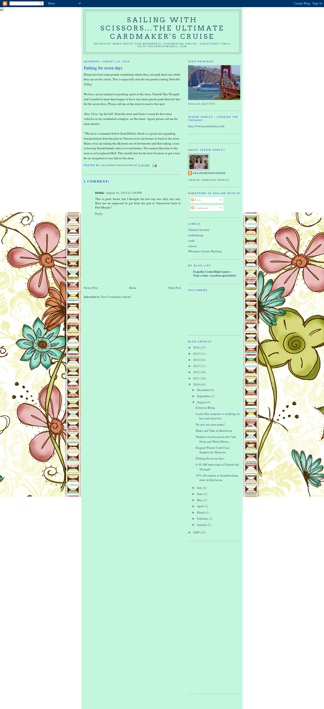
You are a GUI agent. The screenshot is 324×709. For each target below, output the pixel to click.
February (203, 518)
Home (133, 288)
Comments (201, 208)
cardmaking (195, 235)
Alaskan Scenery (198, 229)
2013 (196, 366)
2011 (196, 378)
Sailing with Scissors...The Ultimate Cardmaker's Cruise (162, 28)
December (203, 390)
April (200, 506)
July (200, 488)
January (202, 525)
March (201, 512)
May (200, 500)
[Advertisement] (207, 617)
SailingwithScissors (209, 173)
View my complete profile (208, 180)
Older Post (174, 288)
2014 (196, 360)
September (204, 396)
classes (192, 246)
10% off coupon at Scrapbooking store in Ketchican (217, 477)
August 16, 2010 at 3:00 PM (124, 193)
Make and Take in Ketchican (214, 430)
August (202, 402)
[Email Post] (154, 165)
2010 (196, 384)
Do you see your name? (210, 424)
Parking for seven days (210, 458)
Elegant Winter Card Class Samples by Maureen (213, 449)
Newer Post (91, 288)
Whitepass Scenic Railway (205, 251)
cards (191, 240)
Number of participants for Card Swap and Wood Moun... (216, 439)
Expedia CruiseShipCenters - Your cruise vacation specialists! (214, 273)
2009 (196, 532)
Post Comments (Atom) (116, 297)
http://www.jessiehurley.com (206, 126)
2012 (196, 372)
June (200, 494)
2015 (196, 353)
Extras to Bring (205, 407)
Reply (99, 213)
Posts (197, 200)
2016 (196, 347)
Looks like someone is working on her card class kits (218, 416)
